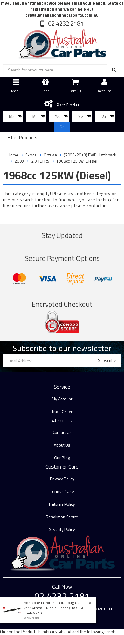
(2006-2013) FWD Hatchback (90, 155)
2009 (19, 161)
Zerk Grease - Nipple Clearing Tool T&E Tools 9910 (55, 610)
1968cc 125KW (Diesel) (77, 161)
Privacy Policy (62, 478)
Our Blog (62, 457)
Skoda (31, 155)
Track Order (62, 411)
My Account (62, 399)
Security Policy (62, 529)
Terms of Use (62, 491)
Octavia (50, 155)
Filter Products (22, 138)
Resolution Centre (62, 516)
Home (13, 155)
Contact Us (62, 432)
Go (62, 126)
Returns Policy (62, 504)
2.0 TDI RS (40, 161)
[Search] (114, 69)
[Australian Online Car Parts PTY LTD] (62, 43)
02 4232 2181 (65, 23)
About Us (62, 445)
